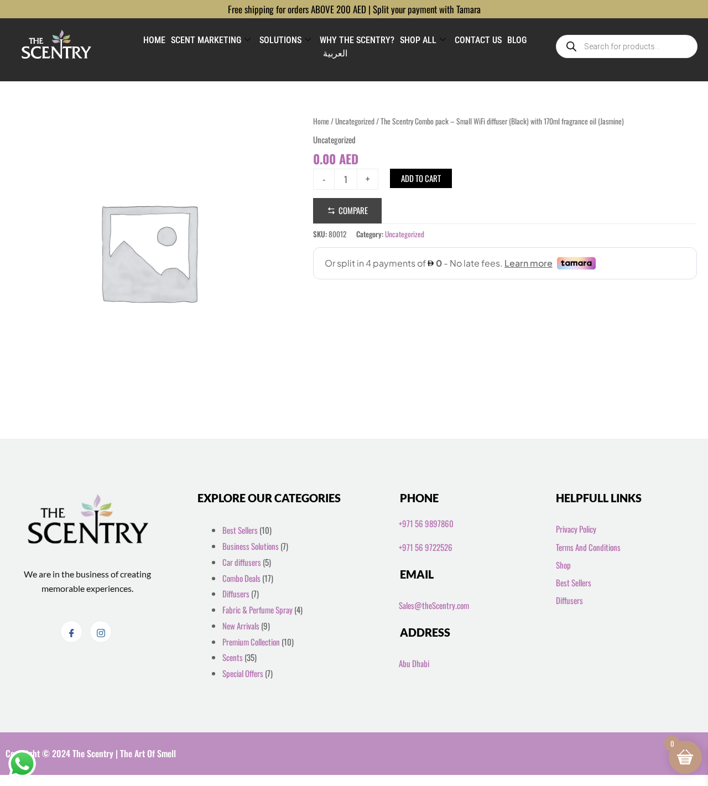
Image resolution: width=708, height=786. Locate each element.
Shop (563, 565)
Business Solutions (250, 546)
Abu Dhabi (414, 663)
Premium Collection (251, 642)
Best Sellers (240, 530)
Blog (517, 40)
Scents (232, 657)
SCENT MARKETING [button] (206, 40)
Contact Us (478, 40)
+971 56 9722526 (425, 547)
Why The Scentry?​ (357, 40)
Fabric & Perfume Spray (257, 609)
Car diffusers (241, 562)
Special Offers (242, 673)
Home (154, 40)
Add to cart (421, 178)
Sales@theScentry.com (434, 605)
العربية (335, 53)
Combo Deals (241, 578)
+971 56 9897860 (426, 523)
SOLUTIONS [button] (280, 40)
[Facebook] (71, 632)
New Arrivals (240, 626)
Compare (353, 210)
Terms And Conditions (588, 547)
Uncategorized (354, 121)
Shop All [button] (418, 40)
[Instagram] (101, 632)
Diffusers (235, 593)
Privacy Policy (576, 529)
